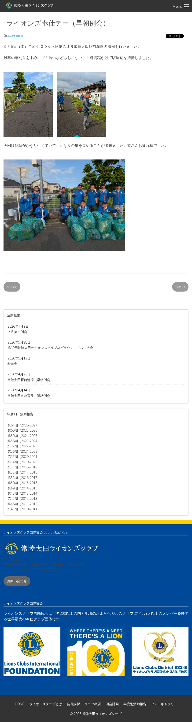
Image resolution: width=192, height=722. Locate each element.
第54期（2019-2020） (24, 462)
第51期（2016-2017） (24, 477)
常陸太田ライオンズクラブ (29, 5)
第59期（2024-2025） (24, 435)
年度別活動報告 (134, 704)
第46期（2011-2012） (24, 504)
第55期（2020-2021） (24, 456)
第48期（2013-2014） (24, 493)
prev (12, 286)
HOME (20, 704)
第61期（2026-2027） (24, 425)
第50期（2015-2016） (24, 483)
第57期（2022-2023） (24, 446)
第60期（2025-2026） (24, 430)
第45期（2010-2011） (24, 509)
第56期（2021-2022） (24, 451)
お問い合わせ (17, 581)
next (180, 286)
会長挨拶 (73, 704)
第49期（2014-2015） (24, 488)
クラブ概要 (93, 704)
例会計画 (112, 704)
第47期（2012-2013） (24, 498)
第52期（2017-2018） (24, 472)
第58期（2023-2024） (24, 441)
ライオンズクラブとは (45, 704)
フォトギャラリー (164, 704)
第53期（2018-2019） (24, 467)
